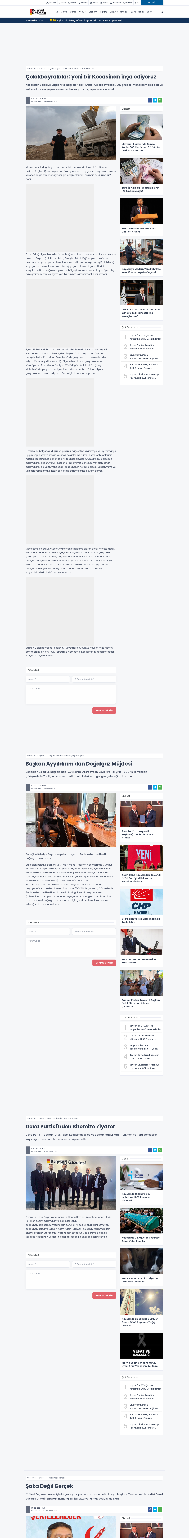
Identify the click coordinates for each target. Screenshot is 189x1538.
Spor (149, 11)
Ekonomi (93, 11)
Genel (73, 11)
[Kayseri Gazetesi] (38, 11)
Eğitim (103, 11)
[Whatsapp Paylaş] (160, 100)
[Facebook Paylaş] (150, 100)
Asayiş (82, 11)
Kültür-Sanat (137, 11)
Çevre (64, 11)
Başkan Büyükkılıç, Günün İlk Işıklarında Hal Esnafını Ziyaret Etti (85, 20)
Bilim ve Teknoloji (118, 11)
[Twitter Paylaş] (155, 100)
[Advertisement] (94, 47)
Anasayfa (31, 68)
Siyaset (42, 755)
